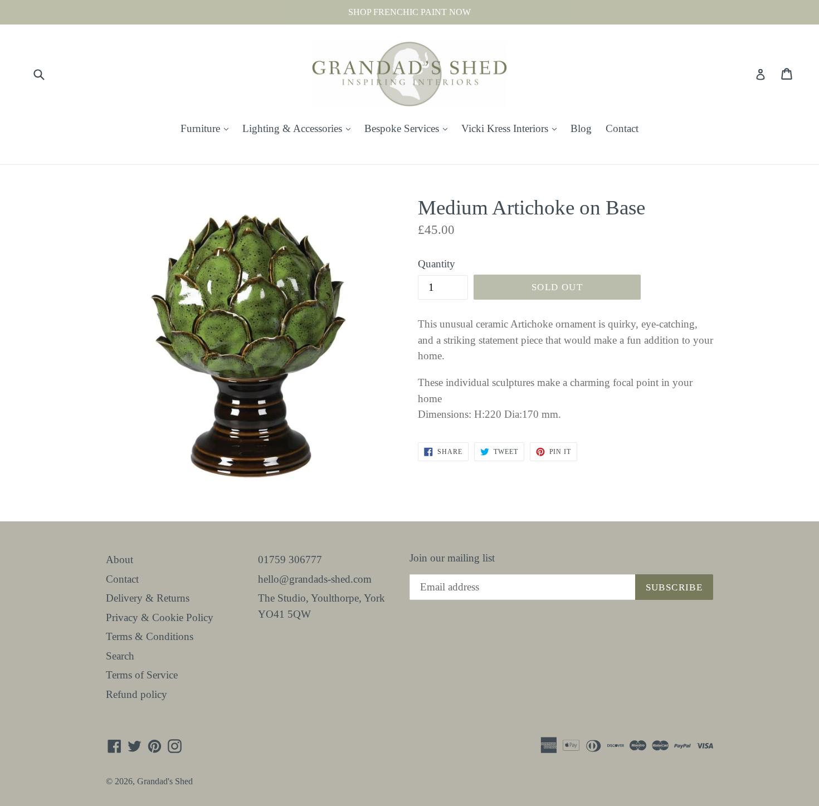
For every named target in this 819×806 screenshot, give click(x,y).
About (119, 559)
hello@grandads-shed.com (315, 579)
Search (120, 656)
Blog (581, 128)
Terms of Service (142, 675)
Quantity (436, 264)
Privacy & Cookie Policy (159, 617)
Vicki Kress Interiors (511, 128)
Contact (622, 128)
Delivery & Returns (147, 598)
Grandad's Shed (165, 781)
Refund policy (136, 694)
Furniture (207, 128)
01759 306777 (290, 559)
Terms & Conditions (149, 636)
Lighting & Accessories (299, 128)
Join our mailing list (452, 558)
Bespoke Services (408, 128)
